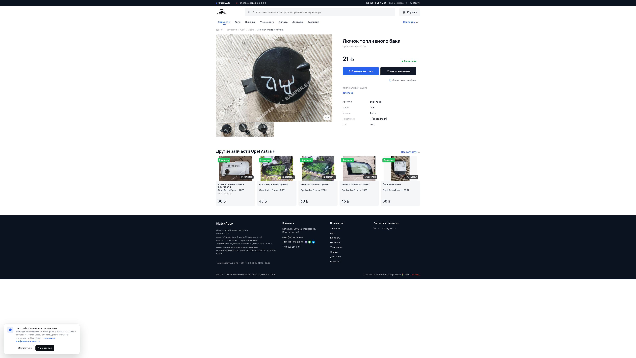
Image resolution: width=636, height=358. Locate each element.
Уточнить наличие (398, 71)
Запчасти (224, 22)
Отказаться (25, 348)
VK (374, 228)
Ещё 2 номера (396, 2)
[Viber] (306, 242)
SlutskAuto (224, 2)
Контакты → (410, 22)
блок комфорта (392, 184)
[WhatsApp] (309, 242)
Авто (237, 22)
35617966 (348, 92)
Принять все (45, 348)
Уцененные (267, 22)
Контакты (335, 237)
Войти (416, 2)
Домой (219, 29)
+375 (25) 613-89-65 (292, 241)
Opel (242, 29)
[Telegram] (313, 242)
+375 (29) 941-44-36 (375, 2)
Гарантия (313, 22)
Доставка (297, 22)
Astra (251, 29)
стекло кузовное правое (273, 184)
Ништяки (250, 22)
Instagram (387, 228)
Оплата (283, 22)
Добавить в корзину (361, 71)
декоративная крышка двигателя (231, 185)
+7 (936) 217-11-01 (291, 246)
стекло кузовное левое (355, 184)
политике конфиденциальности (35, 339)
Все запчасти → (410, 151)
